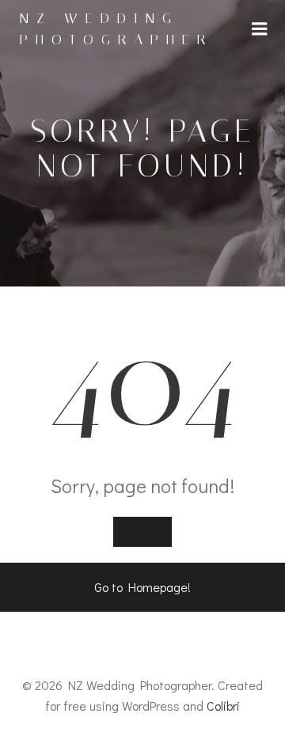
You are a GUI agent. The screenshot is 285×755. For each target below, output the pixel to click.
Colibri (223, 705)
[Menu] (259, 29)
